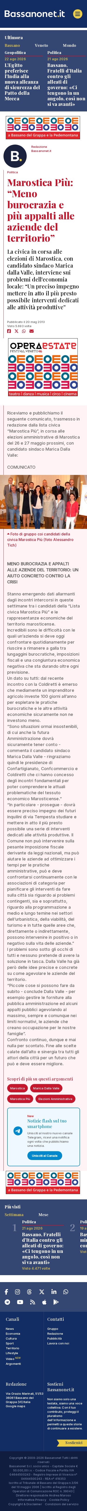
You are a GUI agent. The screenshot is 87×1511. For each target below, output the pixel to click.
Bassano (12, 45)
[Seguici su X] (42, 1293)
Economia (13, 1333)
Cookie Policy (59, 1500)
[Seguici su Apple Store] (44, 1303)
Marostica (17, 1088)
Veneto (41, 45)
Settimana (14, 1214)
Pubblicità (54, 1338)
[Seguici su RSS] (32, 1303)
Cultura (11, 1338)
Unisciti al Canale (45, 1155)
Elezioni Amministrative (55, 1099)
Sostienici (73, 1442)
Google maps (15, 1406)
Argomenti (13, 1364)
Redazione (55, 1333)
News (10, 1329)
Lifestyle (12, 1353)
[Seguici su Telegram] (7, 1303)
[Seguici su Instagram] (17, 1293)
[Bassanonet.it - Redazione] (15, 157)
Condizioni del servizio (62, 1504)
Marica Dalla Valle (46, 1088)
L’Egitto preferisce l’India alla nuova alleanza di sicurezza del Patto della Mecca (22, 81)
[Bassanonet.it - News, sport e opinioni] (43, 13)
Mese (43, 1214)
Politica (12, 172)
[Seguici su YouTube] (20, 1303)
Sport (10, 1343)
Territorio (12, 1348)
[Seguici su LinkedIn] (54, 1293)
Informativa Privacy (32, 1500)
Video (13, 1359)
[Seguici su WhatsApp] (66, 1293)
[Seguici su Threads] (29, 1293)
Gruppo (52, 1329)
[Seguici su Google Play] (56, 1303)
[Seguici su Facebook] (6, 1293)
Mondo (69, 45)
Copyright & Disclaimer (25, 1504)
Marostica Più (20, 1099)
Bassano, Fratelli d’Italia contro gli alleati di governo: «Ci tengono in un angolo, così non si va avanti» (66, 84)
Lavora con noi (58, 1343)
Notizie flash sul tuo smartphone (47, 1123)
